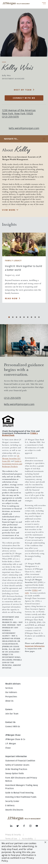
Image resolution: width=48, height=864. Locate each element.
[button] (45, 842)
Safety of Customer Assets (17, 765)
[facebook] (26, 826)
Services (9, 688)
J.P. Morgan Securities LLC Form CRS (11, 458)
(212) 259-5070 (12, 397)
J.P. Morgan (10, 744)
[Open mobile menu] (44, 3)
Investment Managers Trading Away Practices (21, 787)
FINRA (35, 590)
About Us (9, 701)
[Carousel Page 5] (24, 317)
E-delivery (9, 805)
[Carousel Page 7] (31, 317)
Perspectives (11, 697)
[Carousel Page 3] (16, 317)
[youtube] (37, 826)
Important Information (35, 646)
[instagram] (32, 826)
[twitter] (20, 826)
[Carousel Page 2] (12, 317)
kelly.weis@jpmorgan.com (24, 128)
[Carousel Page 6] (27, 317)
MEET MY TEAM (23, 89)
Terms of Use (11, 838)
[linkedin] (13, 826)
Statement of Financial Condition (20, 761)
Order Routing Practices (16, 769)
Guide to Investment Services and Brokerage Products (12, 464)
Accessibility (27, 838)
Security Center (12, 801)
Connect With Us (12, 726)
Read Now (11, 298)
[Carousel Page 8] (35, 317)
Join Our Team (11, 714)
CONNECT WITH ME (24, 98)
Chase (8, 748)
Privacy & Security (13, 834)
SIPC (27, 593)
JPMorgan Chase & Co (15, 739)
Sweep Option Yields (14, 773)
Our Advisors (11, 692)
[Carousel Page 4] (20, 317)
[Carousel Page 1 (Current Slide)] (9, 317)
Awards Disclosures (14, 810)
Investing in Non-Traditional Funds (20, 797)
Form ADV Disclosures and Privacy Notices (21, 779)
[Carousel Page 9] (39, 317)
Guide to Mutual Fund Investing (19, 793)
